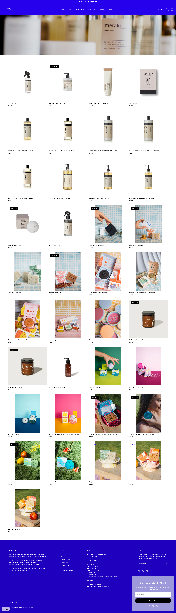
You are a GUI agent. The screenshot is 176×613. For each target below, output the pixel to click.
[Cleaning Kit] (148, 82)
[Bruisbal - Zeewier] (27, 413)
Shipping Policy (65, 559)
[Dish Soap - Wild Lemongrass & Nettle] (148, 177)
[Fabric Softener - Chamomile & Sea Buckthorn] (148, 129)
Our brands (64, 557)
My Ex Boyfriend (17, 607)
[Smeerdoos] (108, 319)
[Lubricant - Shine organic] (68, 366)
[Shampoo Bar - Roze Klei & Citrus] (27, 319)
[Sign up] (166, 564)
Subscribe (153, 600)
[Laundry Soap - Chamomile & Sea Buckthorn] (27, 177)
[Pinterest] (157, 606)
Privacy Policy (65, 565)
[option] (88, 27)
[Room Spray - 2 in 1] (68, 224)
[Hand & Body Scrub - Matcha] (108, 82)
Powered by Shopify (28, 607)
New (62, 9)
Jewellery (102, 9)
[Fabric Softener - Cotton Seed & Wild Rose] (108, 129)
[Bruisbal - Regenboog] (148, 366)
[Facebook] (149, 606)
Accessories (91, 9)
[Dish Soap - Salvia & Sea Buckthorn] (68, 177)
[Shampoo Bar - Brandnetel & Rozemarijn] (148, 271)
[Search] (167, 9)
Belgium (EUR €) (13, 602)
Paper (111, 9)
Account (161, 9)
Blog (62, 554)
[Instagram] (153, 606)
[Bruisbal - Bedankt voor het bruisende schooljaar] (68, 413)
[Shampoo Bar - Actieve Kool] (108, 271)
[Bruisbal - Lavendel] (108, 366)
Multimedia (80, 9)
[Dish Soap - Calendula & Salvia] (108, 177)
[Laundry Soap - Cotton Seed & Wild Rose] (68, 129)
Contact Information (67, 570)
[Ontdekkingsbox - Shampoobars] (68, 319)
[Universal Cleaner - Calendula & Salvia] (27, 129)
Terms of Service (66, 568)
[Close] (171, 578)
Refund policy (65, 562)
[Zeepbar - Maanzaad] (27, 271)
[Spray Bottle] (27, 82)
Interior (70, 9)
